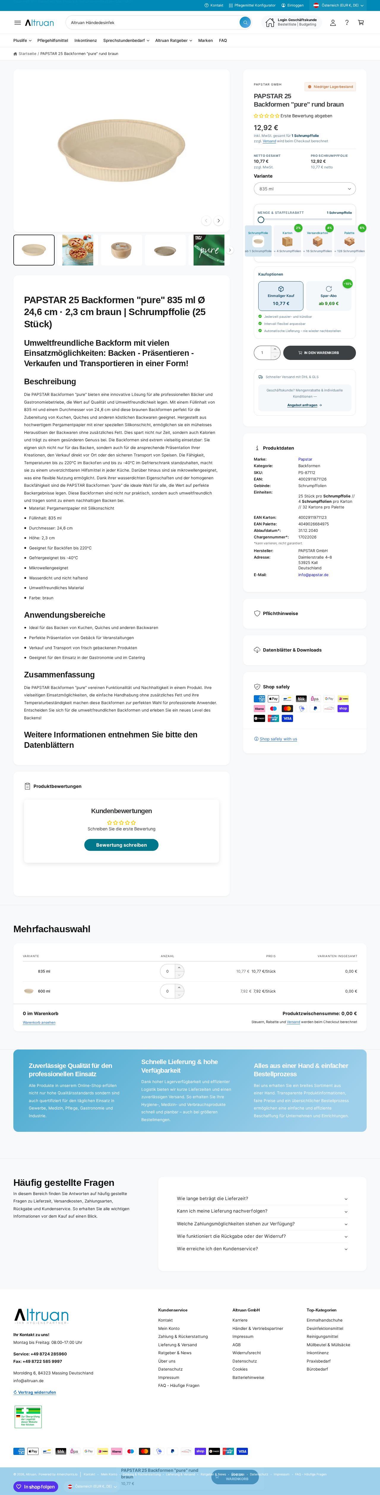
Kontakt (216, 5)
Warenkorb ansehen (39, 1022)
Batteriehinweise (248, 1377)
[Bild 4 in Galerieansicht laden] (165, 250)
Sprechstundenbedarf (124, 40)
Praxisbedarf (319, 1361)
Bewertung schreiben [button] (121, 845)
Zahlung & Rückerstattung (183, 1336)
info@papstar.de (313, 574)
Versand (269, 141)
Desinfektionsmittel (325, 1328)
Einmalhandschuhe (325, 1320)
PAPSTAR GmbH (268, 84)
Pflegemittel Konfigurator (255, 5)
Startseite (27, 53)
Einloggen (295, 5)
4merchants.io (67, 1474)
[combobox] (159, 22)
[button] (18, 22)
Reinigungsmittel (322, 1336)
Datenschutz (170, 1369)
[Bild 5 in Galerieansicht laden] (209, 250)
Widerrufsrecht (246, 1352)
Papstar (305, 459)
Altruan (31, 1474)
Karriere (240, 1320)
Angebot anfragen (302, 405)
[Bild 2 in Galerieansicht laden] (78, 250)
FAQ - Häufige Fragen (179, 1385)
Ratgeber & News (174, 1352)
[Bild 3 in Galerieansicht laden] (121, 250)
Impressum (168, 1377)
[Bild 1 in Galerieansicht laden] (34, 250)
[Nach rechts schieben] (218, 220)
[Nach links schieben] (206, 220)
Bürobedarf (317, 1369)
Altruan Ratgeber (171, 40)
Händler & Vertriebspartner (257, 1328)
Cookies (240, 1369)
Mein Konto (169, 1328)
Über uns (166, 1361)
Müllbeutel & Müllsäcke (328, 1344)
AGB (236, 1344)
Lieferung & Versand (177, 1344)
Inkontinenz (318, 1352)
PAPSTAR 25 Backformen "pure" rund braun (79, 53)
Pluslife (20, 40)
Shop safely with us (278, 739)
